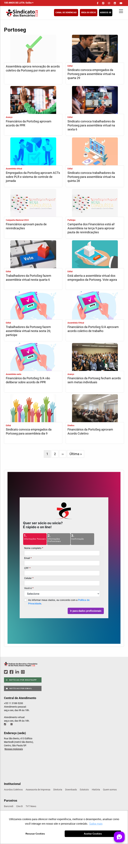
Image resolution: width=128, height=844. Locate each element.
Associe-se (105, 12)
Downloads (71, 789)
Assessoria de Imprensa (38, 789)
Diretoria (57, 789)
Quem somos (110, 789)
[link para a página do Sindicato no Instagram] (109, 3)
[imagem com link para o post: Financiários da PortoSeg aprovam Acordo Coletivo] (95, 408)
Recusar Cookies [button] (35, 833)
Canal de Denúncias (66, 12)
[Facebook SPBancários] (12, 672)
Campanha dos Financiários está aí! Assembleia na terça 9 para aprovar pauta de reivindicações (91, 228)
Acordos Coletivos (13, 789)
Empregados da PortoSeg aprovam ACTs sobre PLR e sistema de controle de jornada (33, 177)
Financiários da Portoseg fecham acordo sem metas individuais (94, 380)
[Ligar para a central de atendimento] (5, 724)
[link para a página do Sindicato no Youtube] (121, 3)
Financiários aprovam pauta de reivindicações (26, 226)
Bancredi (8, 806)
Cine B (19, 806)
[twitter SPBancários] (6, 672)
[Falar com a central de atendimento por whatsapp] (11, 724)
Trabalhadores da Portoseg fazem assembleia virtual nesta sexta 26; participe (28, 331)
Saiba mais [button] (95, 823)
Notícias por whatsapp (23, 680)
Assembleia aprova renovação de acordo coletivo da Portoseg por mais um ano (33, 68)
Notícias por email (20, 688)
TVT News (31, 806)
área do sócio (88, 12)
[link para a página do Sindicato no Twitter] (103, 3)
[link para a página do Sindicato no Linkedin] (115, 3)
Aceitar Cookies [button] (93, 833)
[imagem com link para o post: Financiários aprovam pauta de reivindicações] (33, 203)
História (96, 789)
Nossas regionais (13, 749)
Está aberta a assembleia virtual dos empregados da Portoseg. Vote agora (92, 277)
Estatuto (84, 789)
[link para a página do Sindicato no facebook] (97, 3)
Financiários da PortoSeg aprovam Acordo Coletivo (90, 431)
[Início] (38, 13)
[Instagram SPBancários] (23, 672)
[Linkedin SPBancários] (17, 672)
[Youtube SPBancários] (29, 672)
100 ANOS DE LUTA (19, 2)
